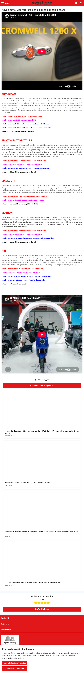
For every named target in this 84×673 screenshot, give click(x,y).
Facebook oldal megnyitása (42, 385)
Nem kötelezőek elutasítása (15, 663)
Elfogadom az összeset (15, 669)
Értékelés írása (42, 609)
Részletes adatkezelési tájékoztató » (14, 658)
